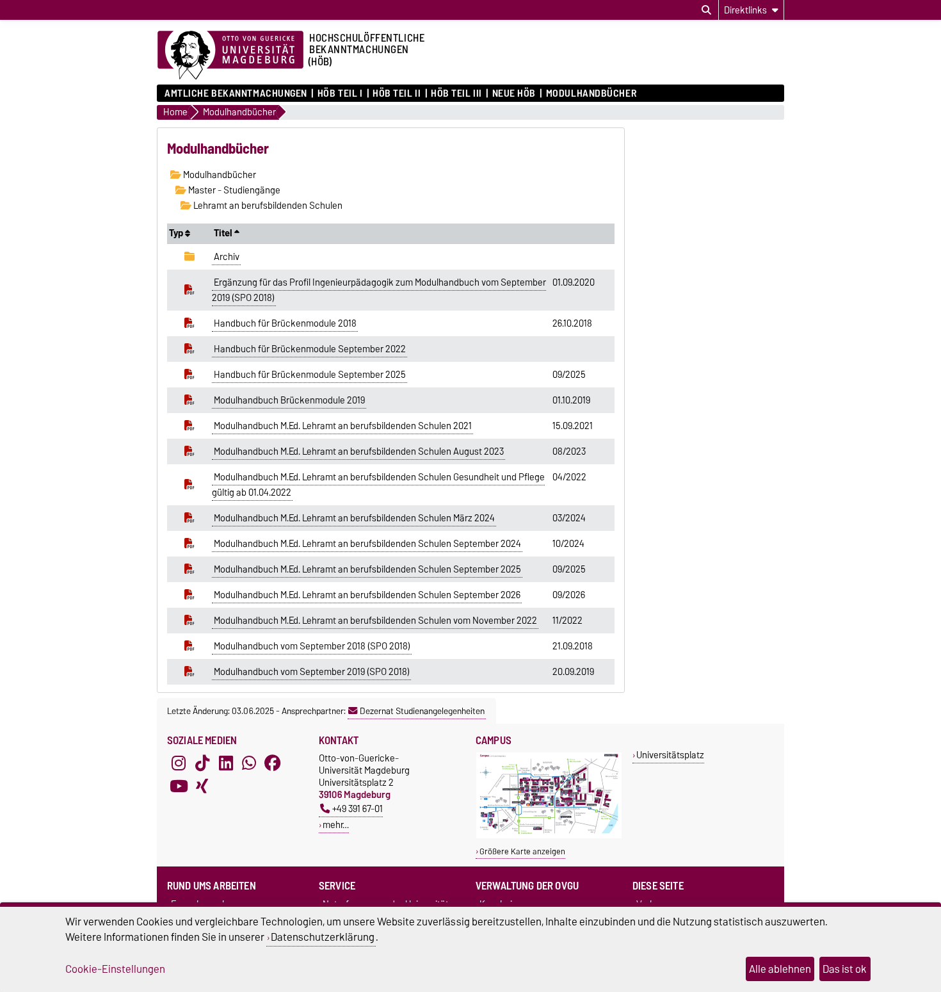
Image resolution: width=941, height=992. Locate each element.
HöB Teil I (340, 93)
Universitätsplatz (670, 755)
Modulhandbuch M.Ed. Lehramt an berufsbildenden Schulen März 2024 (354, 518)
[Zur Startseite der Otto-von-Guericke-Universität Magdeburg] (230, 55)
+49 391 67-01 (357, 809)
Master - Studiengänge (233, 190)
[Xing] (202, 786)
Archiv (226, 256)
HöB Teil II (397, 93)
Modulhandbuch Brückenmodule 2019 (289, 400)
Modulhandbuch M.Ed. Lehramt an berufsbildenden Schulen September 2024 (367, 543)
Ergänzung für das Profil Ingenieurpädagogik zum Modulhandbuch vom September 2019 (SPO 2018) (379, 290)
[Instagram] (178, 763)
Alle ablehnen (780, 969)
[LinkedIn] (225, 763)
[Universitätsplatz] (549, 835)
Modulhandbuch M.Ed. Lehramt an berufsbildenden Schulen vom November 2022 (375, 620)
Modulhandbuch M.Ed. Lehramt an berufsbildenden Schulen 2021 (343, 426)
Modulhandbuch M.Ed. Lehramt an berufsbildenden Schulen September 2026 (367, 595)
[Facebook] (272, 763)
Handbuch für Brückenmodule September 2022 (310, 349)
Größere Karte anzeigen (522, 851)
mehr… (336, 825)
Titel (224, 233)
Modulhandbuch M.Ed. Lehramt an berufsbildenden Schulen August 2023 (359, 451)
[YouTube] (178, 786)
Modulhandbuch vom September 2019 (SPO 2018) (312, 671)
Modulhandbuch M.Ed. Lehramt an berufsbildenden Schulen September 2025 (367, 569)
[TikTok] (202, 763)
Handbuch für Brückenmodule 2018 (285, 323)
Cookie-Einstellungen (115, 969)
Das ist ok (845, 969)
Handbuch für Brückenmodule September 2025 (310, 374)
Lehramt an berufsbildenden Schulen (266, 205)
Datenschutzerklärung (322, 937)
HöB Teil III (456, 93)
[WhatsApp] (249, 763)
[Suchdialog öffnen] (706, 10)
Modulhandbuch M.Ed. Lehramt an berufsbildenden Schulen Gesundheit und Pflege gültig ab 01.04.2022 (378, 484)
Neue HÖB (514, 93)
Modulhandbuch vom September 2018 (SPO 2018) (312, 646)
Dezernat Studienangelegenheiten (422, 711)
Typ (177, 233)
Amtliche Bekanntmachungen (236, 93)
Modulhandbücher (591, 93)
